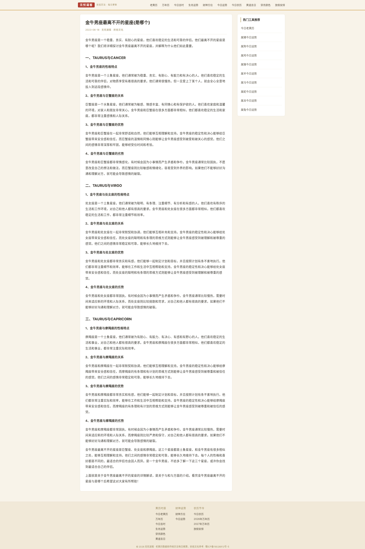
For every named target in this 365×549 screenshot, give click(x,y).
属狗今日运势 (249, 46)
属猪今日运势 (249, 37)
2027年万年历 (201, 523)
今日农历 (237, 4)
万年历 (165, 4)
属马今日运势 (249, 82)
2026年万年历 (202, 518)
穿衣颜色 (266, 4)
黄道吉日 (251, 4)
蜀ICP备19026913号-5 (217, 546)
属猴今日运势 (249, 64)
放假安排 (280, 4)
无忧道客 (86, 4)
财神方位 (208, 4)
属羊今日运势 (249, 73)
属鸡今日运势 (249, 55)
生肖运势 (193, 4)
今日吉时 (179, 4)
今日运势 (222, 4)
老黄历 (153, 4)
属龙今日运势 (249, 100)
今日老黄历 (247, 28)
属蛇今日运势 (249, 91)
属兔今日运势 (249, 109)
